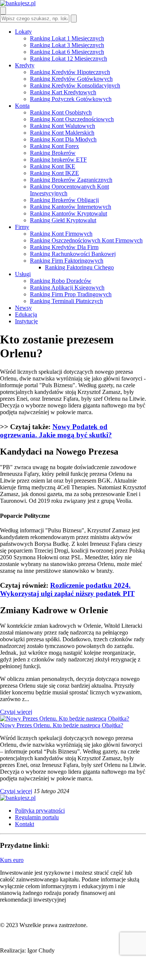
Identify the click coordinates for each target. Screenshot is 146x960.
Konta (22, 106)
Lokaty (23, 31)
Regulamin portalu (37, 817)
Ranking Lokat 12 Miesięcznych (68, 58)
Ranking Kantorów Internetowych (70, 207)
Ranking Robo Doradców (60, 281)
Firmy (22, 227)
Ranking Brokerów (53, 153)
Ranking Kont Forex (54, 146)
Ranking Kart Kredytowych (63, 92)
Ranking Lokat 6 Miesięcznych (67, 52)
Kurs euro (12, 860)
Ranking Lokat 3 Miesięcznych (67, 45)
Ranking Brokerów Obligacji (64, 200)
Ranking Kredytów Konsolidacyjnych (75, 85)
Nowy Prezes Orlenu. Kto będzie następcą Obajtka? (61, 725)
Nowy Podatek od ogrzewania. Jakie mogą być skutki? (56, 431)
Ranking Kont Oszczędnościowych (72, 119)
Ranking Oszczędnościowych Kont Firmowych (86, 240)
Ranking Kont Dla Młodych (63, 139)
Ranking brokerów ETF (58, 159)
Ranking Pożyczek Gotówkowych (71, 99)
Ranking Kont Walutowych (62, 126)
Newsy (23, 308)
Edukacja (26, 314)
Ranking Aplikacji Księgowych (67, 287)
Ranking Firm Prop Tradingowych (71, 294)
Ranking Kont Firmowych (61, 233)
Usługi (23, 274)
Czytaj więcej (16, 712)
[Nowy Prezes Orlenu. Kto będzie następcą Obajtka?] (64, 718)
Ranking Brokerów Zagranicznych (71, 180)
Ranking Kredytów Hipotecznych (70, 72)
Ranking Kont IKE (52, 166)
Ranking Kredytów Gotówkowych (71, 79)
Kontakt (24, 824)
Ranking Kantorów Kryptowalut (68, 213)
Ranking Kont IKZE (54, 173)
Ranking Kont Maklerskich (62, 132)
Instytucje (26, 321)
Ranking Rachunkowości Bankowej (73, 254)
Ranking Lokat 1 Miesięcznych (67, 38)
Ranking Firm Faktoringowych (66, 260)
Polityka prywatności (40, 810)
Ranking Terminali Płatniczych (66, 301)
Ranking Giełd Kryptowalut (63, 220)
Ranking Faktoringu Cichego (79, 267)
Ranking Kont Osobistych (61, 112)
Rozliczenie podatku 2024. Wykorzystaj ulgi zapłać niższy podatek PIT (67, 589)
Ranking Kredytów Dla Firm (64, 247)
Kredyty (24, 65)
